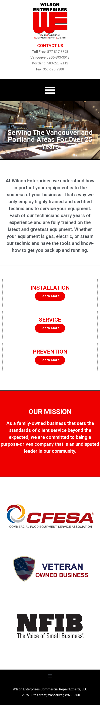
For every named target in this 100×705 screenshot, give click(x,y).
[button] (50, 90)
